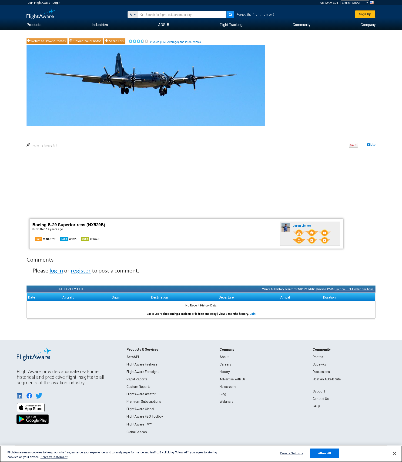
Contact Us (321, 399)
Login (56, 2)
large (47, 145)
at (91, 239)
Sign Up (365, 14)
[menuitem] (34, 25)
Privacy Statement (53, 457)
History (225, 372)
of (69, 239)
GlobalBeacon (137, 432)
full (55, 145)
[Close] (394, 453)
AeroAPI (133, 357)
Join (252, 314)
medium (36, 145)
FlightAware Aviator (141, 394)
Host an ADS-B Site (327, 379)
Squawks (319, 364)
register (81, 270)
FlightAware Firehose (142, 364)
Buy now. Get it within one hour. (354, 289)
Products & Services (142, 349)
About (224, 357)
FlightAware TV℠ (139, 424)
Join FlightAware (39, 2)
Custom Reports (139, 387)
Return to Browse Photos (48, 41)
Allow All (324, 453)
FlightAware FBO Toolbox (145, 416)
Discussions (321, 372)
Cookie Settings (291, 453)
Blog (223, 394)
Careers (225, 364)
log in (56, 270)
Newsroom (228, 387)
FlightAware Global (140, 409)
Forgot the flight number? (256, 14)
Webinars (226, 401)
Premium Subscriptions (144, 401)
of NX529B (47, 239)
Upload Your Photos (87, 41)
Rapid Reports (137, 379)
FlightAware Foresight (143, 372)
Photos (318, 357)
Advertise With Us (232, 379)
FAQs (316, 406)
